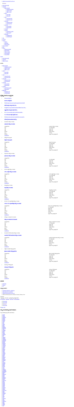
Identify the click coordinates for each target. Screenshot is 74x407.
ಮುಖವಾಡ (6, 28)
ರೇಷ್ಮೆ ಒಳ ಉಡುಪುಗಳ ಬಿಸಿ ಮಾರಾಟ (10, 219)
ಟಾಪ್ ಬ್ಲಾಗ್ (12, 299)
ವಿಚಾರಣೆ (5, 135)
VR (3, 47)
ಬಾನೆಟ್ (5, 13)
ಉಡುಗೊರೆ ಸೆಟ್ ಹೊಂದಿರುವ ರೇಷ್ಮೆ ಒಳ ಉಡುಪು (12, 235)
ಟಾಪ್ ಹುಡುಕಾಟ (16, 299)
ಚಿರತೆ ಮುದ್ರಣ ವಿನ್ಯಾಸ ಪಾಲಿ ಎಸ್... (10, 105)
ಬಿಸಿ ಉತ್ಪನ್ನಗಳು (2, 299)
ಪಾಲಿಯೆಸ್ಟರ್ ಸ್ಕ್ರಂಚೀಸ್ (9, 31)
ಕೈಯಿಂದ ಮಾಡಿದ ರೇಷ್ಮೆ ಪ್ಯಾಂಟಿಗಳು (10, 251)
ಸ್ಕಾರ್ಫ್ (5, 17)
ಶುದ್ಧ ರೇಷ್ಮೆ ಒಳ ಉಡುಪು (8, 187)
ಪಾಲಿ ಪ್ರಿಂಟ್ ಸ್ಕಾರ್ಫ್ (9, 19)
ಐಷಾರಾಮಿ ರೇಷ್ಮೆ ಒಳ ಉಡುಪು (9, 123)
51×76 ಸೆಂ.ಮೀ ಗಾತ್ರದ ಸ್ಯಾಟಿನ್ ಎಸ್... (11, 114)
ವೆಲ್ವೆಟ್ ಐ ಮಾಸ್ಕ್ (6, 69)
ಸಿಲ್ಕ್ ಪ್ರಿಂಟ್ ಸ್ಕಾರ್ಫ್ (9, 18)
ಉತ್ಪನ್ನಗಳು (4, 6)
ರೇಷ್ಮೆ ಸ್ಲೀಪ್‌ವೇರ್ (8, 27)
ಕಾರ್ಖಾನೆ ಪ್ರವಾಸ (6, 44)
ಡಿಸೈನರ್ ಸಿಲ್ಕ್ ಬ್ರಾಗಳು (8, 139)
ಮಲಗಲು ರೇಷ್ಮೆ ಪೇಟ (8, 100)
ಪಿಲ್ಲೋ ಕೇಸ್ (6, 21)
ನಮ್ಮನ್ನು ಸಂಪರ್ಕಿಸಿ (5, 45)
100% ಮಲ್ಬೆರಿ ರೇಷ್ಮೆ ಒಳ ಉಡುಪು (10, 171)
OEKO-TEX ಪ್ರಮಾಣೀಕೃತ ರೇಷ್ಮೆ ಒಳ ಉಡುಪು (12, 203)
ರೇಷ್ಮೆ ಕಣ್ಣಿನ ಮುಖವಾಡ (9, 9)
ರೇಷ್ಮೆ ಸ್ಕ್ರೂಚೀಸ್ (8, 32)
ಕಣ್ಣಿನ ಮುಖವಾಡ (7, 8)
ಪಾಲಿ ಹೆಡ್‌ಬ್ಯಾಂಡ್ (9, 36)
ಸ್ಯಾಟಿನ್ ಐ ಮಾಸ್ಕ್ (9, 10)
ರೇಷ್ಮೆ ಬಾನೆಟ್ (8, 15)
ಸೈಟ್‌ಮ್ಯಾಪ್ (7, 299)
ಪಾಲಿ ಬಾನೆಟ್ (8, 14)
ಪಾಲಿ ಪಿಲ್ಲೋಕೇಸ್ (7, 53)
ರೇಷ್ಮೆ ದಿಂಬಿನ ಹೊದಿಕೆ (7, 49)
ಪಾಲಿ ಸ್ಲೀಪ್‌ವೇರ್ (8, 26)
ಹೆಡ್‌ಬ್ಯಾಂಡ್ (6, 34)
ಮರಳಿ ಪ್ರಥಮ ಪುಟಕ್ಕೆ (5, 5)
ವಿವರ (8, 135)
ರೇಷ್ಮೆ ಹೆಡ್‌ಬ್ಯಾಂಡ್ (9, 35)
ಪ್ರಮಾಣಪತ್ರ (6, 43)
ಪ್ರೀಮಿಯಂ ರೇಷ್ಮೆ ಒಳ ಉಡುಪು (9, 155)
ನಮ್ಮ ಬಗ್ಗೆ (3, 40)
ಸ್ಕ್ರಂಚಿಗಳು (6, 30)
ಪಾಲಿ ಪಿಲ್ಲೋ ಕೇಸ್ (9, 23)
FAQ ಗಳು (4, 39)
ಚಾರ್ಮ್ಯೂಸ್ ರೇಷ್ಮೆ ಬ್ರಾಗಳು (9, 267)
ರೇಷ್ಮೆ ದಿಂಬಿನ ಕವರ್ (9, 22)
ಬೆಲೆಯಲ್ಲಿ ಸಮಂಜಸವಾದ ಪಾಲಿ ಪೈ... (10, 119)
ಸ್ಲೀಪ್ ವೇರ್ (4, 82)
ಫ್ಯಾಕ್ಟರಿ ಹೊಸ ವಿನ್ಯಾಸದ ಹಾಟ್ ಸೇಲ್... (11, 109)
